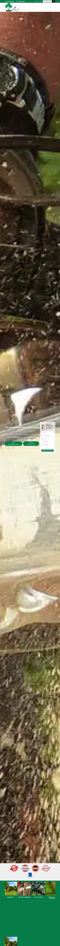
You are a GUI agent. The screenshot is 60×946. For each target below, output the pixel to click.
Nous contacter (31, 443)
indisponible (10, 1)
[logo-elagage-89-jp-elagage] (12, 7)
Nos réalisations (13, 443)
